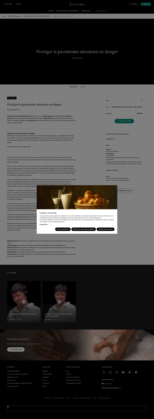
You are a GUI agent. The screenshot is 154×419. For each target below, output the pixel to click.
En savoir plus (43, 224)
